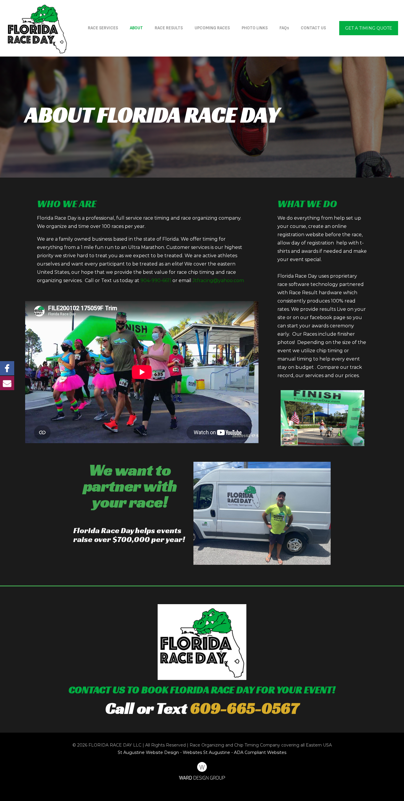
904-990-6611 (155, 280)
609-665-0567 (244, 708)
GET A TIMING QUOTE (368, 28)
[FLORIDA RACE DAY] (37, 28)
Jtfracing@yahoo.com (218, 280)
